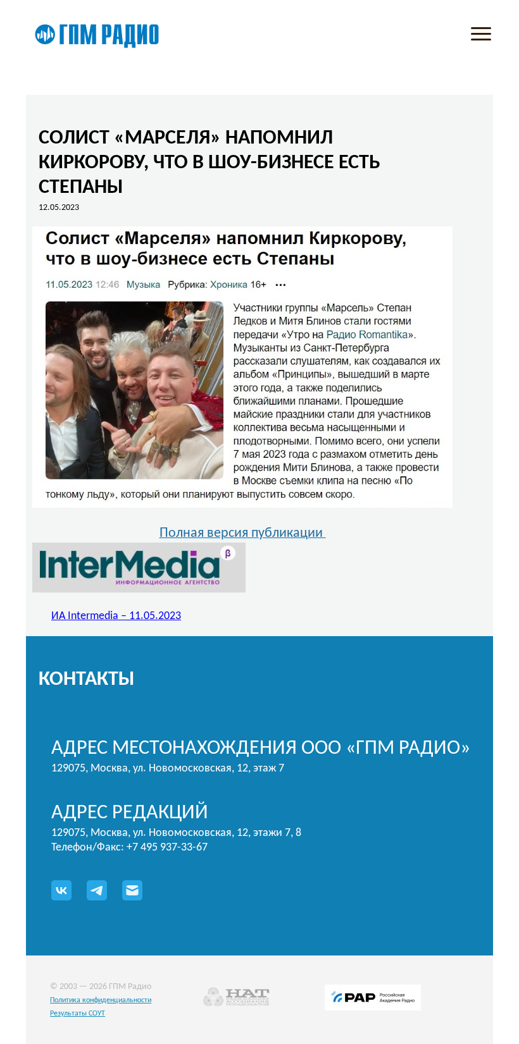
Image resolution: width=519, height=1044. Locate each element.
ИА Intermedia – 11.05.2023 (116, 616)
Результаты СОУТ (77, 1013)
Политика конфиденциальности (100, 1000)
